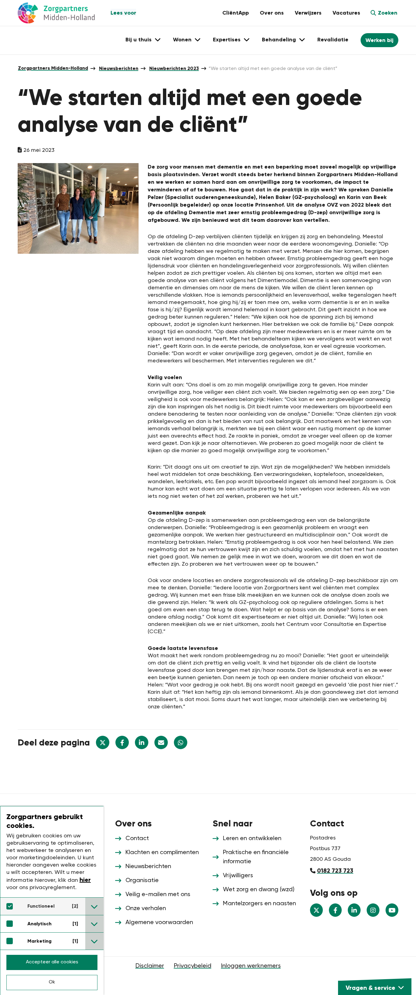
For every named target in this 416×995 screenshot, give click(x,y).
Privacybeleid (192, 966)
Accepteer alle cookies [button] (52, 962)
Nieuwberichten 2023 (174, 68)
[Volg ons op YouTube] (392, 910)
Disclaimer (150, 966)
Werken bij (379, 40)
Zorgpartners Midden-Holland (53, 68)
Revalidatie (332, 39)
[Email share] (161, 742)
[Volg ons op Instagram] (373, 910)
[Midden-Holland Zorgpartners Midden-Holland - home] (62, 13)
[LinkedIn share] (141, 742)
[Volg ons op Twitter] (316, 910)
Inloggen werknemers (251, 966)
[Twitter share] (102, 742)
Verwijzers (308, 12)
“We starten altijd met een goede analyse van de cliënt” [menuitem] (273, 68)
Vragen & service (370, 987)
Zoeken (387, 12)
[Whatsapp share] (180, 742)
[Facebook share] (122, 742)
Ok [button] (52, 982)
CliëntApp (235, 12)
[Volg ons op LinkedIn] (354, 910)
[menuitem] (53, 68)
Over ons (272, 12)
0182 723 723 (335, 870)
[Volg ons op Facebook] (335, 910)
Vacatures (346, 12)
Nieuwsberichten (118, 68)
